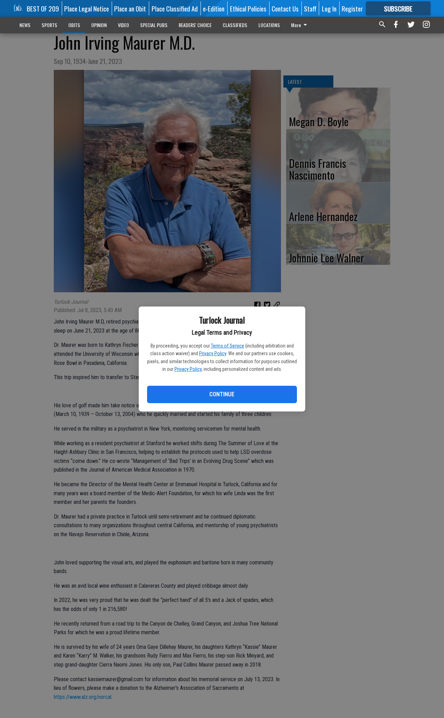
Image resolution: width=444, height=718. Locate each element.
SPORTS (49, 24)
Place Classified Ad (175, 8)
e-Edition (213, 8)
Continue (222, 394)
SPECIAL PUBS (154, 24)
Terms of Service (227, 346)
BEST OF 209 (43, 8)
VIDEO (123, 24)
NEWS (25, 24)
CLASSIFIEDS (235, 24)
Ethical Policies (248, 8)
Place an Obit (130, 8)
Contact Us (285, 8)
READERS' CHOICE (195, 24)
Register (352, 8)
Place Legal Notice (86, 8)
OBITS (74, 24)
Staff (310, 8)
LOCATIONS (269, 24)
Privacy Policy (212, 353)
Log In (329, 8)
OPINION (99, 24)
